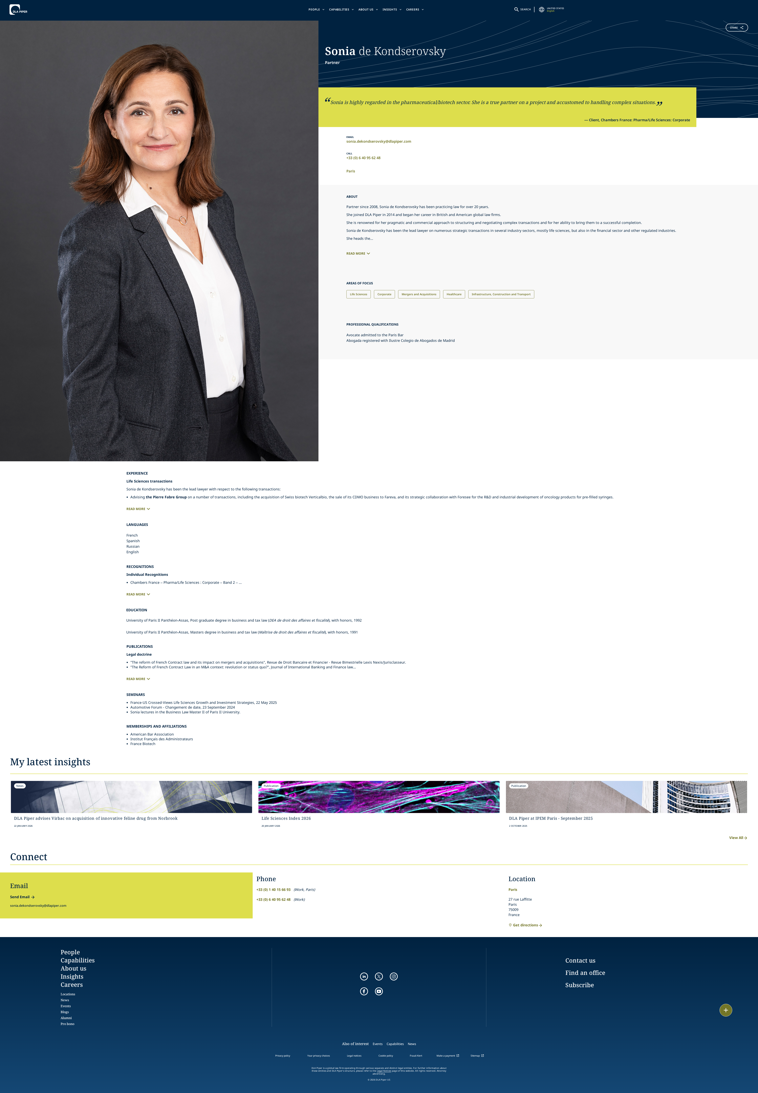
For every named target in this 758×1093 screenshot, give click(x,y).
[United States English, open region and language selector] (541, 9)
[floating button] (726, 1010)
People (314, 9)
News (65, 1000)
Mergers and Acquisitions (419, 294)
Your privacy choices (318, 1055)
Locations (68, 994)
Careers (412, 9)
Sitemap (475, 1055)
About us (366, 9)
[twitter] (379, 976)
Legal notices (354, 1055)
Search (525, 9)
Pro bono (67, 1024)
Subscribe (579, 985)
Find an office (585, 973)
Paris (350, 171)
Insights (390, 9)
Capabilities (339, 9)
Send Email (20, 896)
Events (66, 1006)
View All (736, 837)
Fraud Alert (416, 1055)
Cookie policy (386, 1055)
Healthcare (454, 294)
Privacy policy (282, 1055)
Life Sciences (358, 294)
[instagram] (394, 976)
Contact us (580, 960)
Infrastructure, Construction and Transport (501, 294)
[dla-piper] (19, 9)
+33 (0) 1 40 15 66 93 (273, 889)
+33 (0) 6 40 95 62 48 (363, 157)
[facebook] (364, 991)
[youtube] (379, 991)
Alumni (66, 1018)
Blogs (65, 1012)
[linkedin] (364, 976)
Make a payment (446, 1055)
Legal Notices (384, 1070)
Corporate (384, 294)
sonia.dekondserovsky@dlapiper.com (378, 141)
